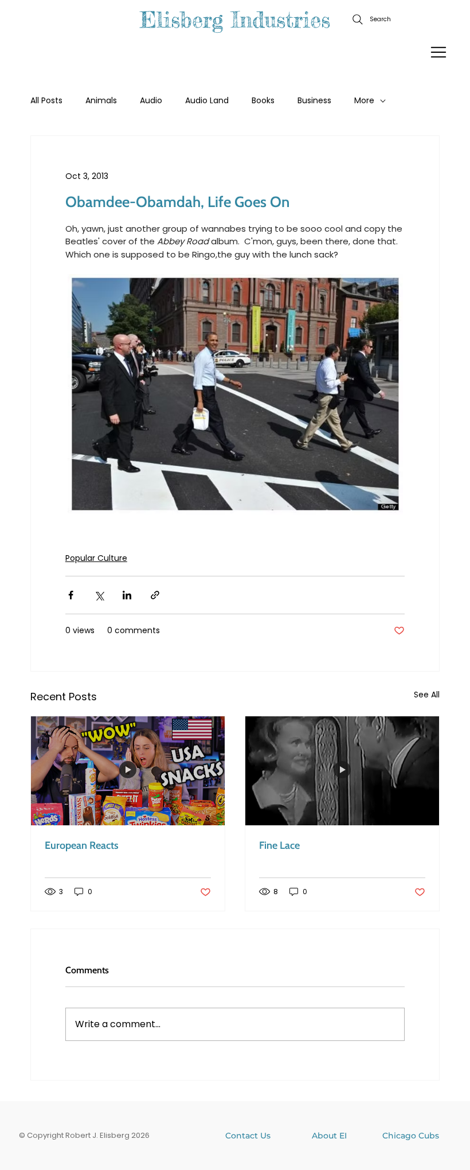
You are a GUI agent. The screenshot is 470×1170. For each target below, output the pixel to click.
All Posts (46, 100)
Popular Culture (96, 558)
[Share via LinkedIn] (127, 595)
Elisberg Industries (235, 19)
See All (427, 694)
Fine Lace (279, 845)
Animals (101, 100)
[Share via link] (155, 595)
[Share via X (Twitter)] (98, 595)
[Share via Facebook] (70, 595)
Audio (151, 100)
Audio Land (207, 100)
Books (263, 100)
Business (314, 100)
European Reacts (82, 845)
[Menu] (439, 52)
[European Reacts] (128, 770)
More (364, 100)
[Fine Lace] (342, 770)
